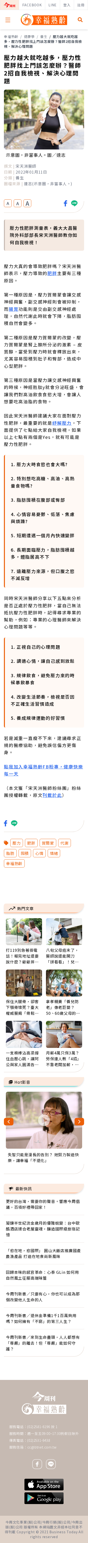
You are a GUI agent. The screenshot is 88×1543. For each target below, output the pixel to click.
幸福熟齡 (11, 36)
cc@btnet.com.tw (42, 1447)
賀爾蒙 (48, 843)
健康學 (29, 36)
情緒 (54, 853)
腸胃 (14, 309)
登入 (67, 4)
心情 (39, 853)
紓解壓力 (62, 423)
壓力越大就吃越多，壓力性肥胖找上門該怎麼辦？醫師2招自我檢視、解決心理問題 (43, 41)
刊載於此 (52, 795)
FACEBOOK (32, 4)
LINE (52, 4)
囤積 (25, 853)
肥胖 (52, 273)
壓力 (16, 843)
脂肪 (10, 853)
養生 (43, 36)
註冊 (81, 4)
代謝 (64, 843)
